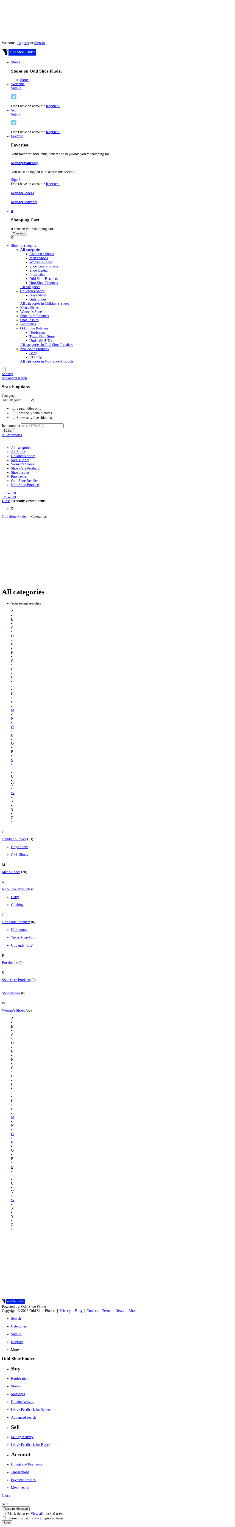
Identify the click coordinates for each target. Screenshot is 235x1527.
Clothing (35, 357)
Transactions (20, 1472)
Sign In (39, 43)
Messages (18, 1394)
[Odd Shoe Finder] (19, 54)
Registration (19, 1378)
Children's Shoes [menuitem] (32, 291)
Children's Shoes (41, 254)
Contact (92, 1311)
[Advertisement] (117, 551)
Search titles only (28, 408)
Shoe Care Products (43, 266)
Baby (33, 353)
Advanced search (14, 378)
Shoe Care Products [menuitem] (34, 316)
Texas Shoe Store (42, 336)
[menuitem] (30, 250)
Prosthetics (37, 274)
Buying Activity (22, 1402)
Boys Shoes (38, 295)
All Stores (18, 452)
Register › (53, 106)
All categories (30, 287)
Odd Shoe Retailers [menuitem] (34, 328)
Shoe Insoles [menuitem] (29, 320)
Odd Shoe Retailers (43, 279)
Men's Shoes (38, 258)
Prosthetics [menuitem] (28, 324)
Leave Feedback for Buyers (31, 1445)
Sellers (29, 193)
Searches (30, 202)
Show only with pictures (34, 413)
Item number (11, 425)
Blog (78, 1311)
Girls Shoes (37, 299)
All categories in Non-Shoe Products (46, 361)
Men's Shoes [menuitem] (29, 307)
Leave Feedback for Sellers (30, 1410)
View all (37, 1514)
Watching (31, 163)
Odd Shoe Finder (14, 516)
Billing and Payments (26, 1464)
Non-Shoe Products (43, 283)
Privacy (65, 1311)
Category (8, 396)
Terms (106, 1311)
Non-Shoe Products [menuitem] (34, 349)
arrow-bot (9, 493)
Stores (24, 80)
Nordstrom (37, 332)
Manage (17, 163)
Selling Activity (22, 1437)
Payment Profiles (23, 1480)
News (119, 1311)
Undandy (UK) (40, 341)
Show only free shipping (34, 417)
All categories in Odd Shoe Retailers (46, 345)
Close (6, 501)
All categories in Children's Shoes (44, 303)
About (132, 1311)
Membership (20, 1488)
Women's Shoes (40, 262)
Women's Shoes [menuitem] (31, 312)
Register (23, 43)
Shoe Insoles (38, 270)
